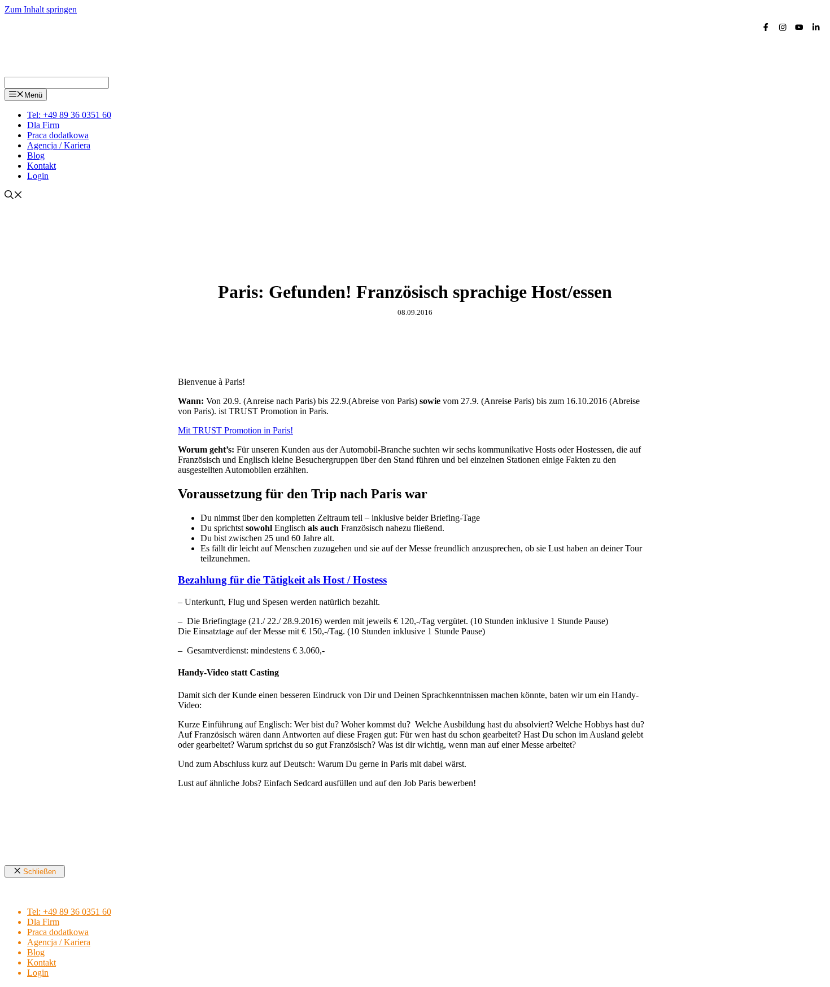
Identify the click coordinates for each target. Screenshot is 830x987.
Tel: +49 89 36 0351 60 (69, 115)
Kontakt (41, 165)
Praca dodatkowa (58, 135)
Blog (36, 155)
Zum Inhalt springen (41, 9)
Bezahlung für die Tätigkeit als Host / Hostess (282, 580)
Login (38, 176)
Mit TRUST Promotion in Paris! (235, 430)
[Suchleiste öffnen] (14, 196)
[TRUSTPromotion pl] (123, 71)
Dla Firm (43, 125)
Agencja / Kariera (58, 145)
